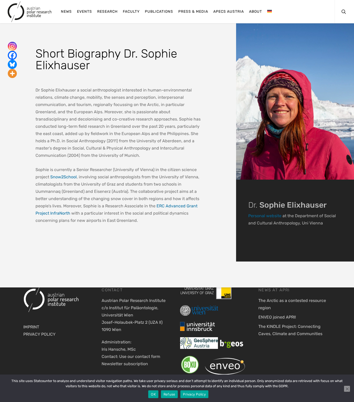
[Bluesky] (12, 64)
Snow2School (63, 176)
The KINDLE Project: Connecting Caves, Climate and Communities (290, 330)
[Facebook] (12, 55)
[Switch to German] (269, 12)
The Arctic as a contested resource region (292, 304)
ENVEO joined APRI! (277, 317)
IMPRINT (31, 327)
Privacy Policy (194, 394)
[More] (12, 73)
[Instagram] (12, 46)
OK (153, 394)
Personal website (264, 215)
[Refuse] (347, 389)
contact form (147, 356)
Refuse (169, 394)
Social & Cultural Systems (74, 241)
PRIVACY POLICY (39, 334)
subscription (136, 363)
